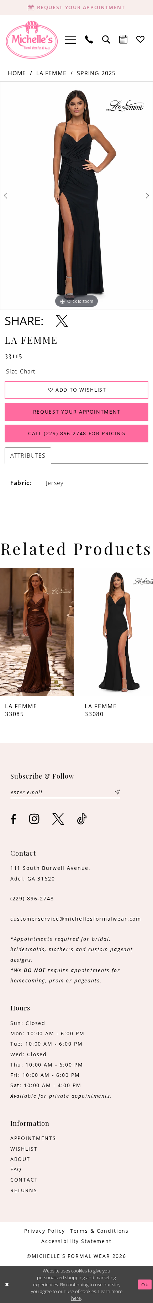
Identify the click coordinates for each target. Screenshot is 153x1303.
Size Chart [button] (20, 371)
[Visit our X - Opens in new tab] (58, 819)
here (76, 1298)
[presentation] (37, 632)
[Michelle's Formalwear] (32, 40)
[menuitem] (70, 39)
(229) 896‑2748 (32, 898)
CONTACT (24, 1180)
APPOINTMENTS (33, 1138)
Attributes (28, 455)
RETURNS (23, 1190)
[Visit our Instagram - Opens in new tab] (34, 819)
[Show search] (106, 40)
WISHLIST (24, 1149)
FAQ (16, 1169)
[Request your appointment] (123, 40)
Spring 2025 (96, 73)
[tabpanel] (76, 196)
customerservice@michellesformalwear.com (75, 919)
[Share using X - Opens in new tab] (62, 321)
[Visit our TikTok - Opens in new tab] (82, 819)
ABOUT (20, 1159)
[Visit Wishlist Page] (140, 40)
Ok (144, 1284)
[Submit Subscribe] (117, 792)
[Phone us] (89, 40)
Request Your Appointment (77, 412)
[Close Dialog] (6, 1284)
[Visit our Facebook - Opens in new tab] (13, 819)
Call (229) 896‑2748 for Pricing (76, 433)
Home (17, 73)
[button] (70, 39)
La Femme (51, 73)
